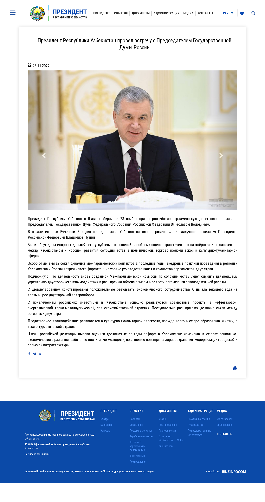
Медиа (188, 13)
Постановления (168, 425)
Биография (106, 425)
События (121, 13)
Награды (105, 430)
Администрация (166, 13)
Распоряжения (167, 430)
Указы (162, 419)
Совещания (136, 425)
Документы (141, 13)
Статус (104, 419)
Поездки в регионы (141, 430)
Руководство (196, 425)
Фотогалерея (225, 419)
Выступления (137, 456)
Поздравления (138, 461)
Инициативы (166, 446)
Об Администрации (199, 419)
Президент (101, 13)
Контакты (205, 13)
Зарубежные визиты (141, 436)
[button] (43, 140)
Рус (226, 13)
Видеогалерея (225, 425)
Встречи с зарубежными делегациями (137, 446)
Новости (135, 419)
